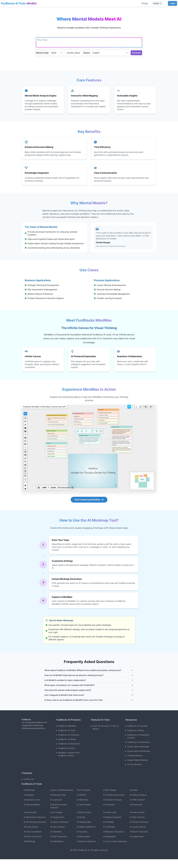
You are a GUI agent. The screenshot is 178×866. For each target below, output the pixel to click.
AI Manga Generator (112, 817)
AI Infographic (109, 836)
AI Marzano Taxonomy (113, 831)
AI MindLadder (83, 836)
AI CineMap (108, 822)
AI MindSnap (29, 841)
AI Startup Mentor (32, 804)
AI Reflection (82, 799)
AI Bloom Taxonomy (139, 831)
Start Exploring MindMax (87, 499)
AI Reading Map (84, 822)
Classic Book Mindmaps (138, 746)
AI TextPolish (109, 827)
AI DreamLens (136, 804)
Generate (136, 53)
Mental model (42, 53)
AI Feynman (82, 831)
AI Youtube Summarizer (114, 795)
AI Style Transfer (137, 817)
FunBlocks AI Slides (67, 739)
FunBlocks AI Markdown (69, 743)
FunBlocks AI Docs (66, 748)
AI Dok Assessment (32, 831)
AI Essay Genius (31, 827)
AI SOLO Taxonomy (33, 836)
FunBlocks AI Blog (135, 730)
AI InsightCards (137, 836)
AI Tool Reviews (134, 764)
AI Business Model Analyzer (58, 806)
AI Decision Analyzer (112, 799)
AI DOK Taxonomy (58, 836)
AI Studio (81, 817)
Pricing (145, 3)
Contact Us (28, 779)
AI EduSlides (56, 831)
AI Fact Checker (57, 827)
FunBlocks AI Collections (138, 742)
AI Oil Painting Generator (35, 822)
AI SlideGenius (56, 841)
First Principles (83, 790)
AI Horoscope (30, 812)
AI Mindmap (29, 790)
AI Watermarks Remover (35, 817)
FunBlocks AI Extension (68, 735)
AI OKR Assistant (137, 799)
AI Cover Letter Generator (115, 841)
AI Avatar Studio (137, 812)
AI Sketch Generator (59, 822)
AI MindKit (81, 795)
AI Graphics (29, 795)
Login (172, 3)
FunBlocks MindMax (67, 726)
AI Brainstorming (57, 795)
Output (86, 53)
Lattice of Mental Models (61, 790)
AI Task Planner (84, 804)
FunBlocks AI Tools (13, 3)
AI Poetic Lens (109, 812)
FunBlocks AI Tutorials (137, 726)
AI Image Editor (57, 817)
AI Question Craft (32, 799)
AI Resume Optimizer (86, 841)
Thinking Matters (135, 755)
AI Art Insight (56, 812)
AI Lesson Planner (138, 827)
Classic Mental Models (137, 760)
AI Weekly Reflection (86, 827)
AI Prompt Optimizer (139, 822)
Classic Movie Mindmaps (138, 751)
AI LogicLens (56, 799)
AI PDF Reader (109, 790)
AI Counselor (109, 804)
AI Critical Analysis (138, 795)
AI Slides (134, 790)
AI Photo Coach (84, 812)
